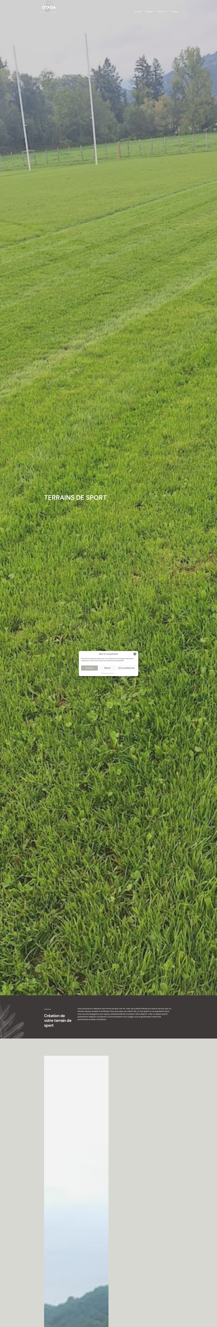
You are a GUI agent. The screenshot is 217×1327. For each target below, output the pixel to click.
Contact (175, 11)
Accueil (138, 11)
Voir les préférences (126, 668)
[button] (135, 654)
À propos (149, 11)
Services (160, 11)
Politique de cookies (107, 673)
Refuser (107, 668)
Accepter (89, 668)
